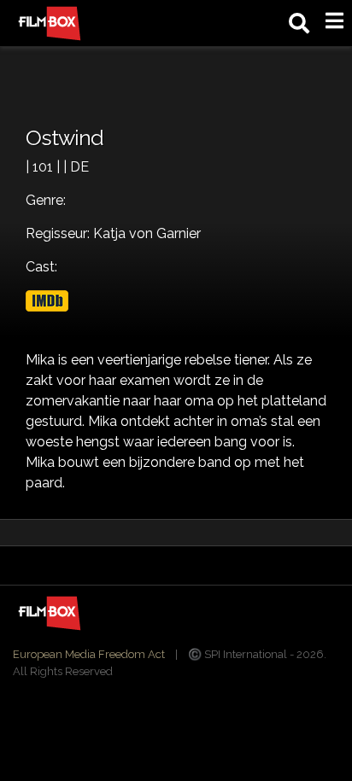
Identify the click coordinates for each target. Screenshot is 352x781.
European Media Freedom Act (89, 654)
